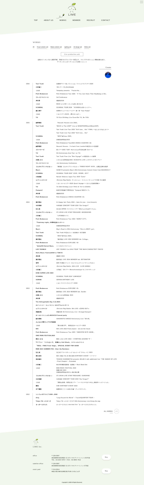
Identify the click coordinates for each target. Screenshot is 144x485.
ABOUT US (48, 20)
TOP (36, 20)
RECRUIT (91, 20)
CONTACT (105, 20)
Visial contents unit (66, 27)
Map (106, 457)
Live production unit (66, 44)
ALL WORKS (108, 411)
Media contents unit (66, 30)
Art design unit (64, 41)
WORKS (63, 20)
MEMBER (77, 20)
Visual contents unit (42, 47)
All (60, 24)
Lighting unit (63, 34)
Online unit (63, 37)
